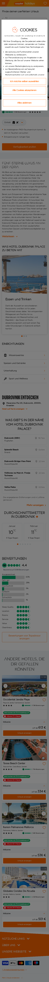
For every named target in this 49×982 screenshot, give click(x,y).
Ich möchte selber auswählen (24, 81)
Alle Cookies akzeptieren (24, 90)
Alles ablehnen (24, 102)
